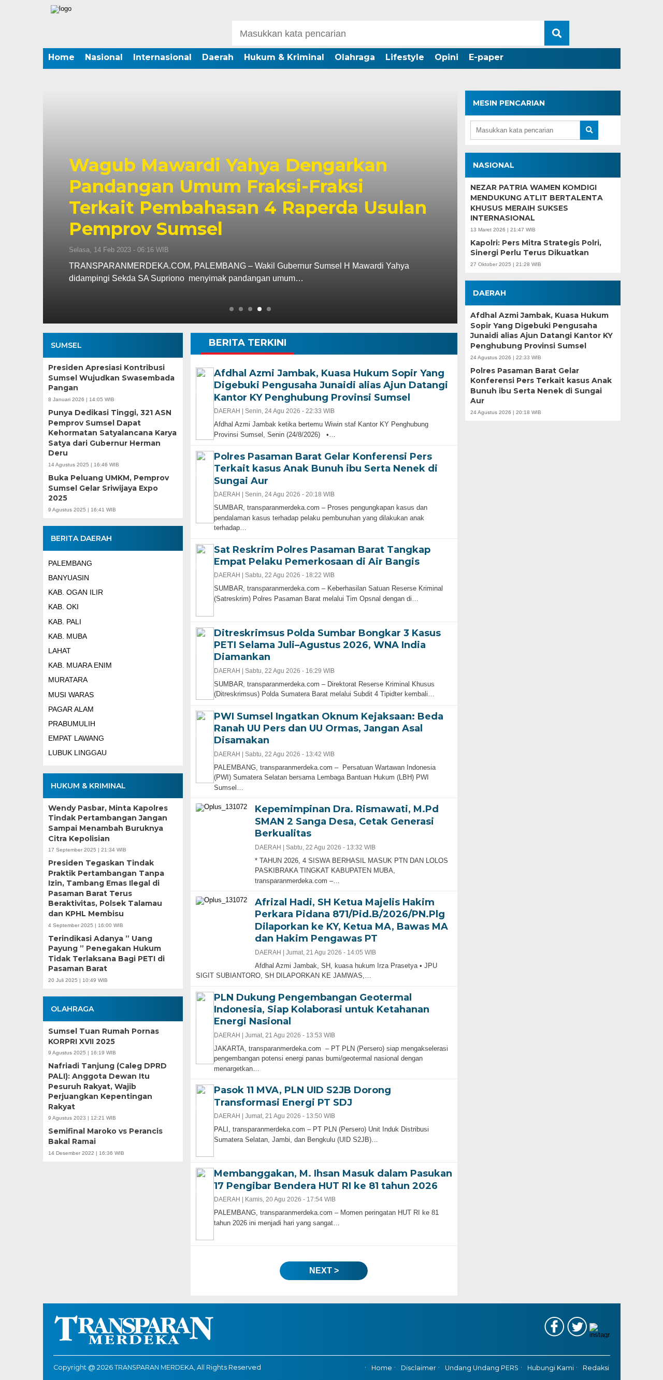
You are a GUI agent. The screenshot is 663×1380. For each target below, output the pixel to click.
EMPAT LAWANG (76, 738)
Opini (446, 57)
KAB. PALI (64, 622)
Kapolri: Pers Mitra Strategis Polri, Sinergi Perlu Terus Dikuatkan (535, 248)
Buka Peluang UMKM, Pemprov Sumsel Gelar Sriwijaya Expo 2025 (108, 488)
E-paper (486, 57)
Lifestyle (404, 57)
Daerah (218, 57)
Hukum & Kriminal (284, 57)
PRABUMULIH (71, 724)
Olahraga (355, 57)
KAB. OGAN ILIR (75, 592)
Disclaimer (418, 1368)
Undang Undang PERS (481, 1368)
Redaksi (596, 1368)
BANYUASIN (68, 578)
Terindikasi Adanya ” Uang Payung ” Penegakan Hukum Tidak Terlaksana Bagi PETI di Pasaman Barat (106, 954)
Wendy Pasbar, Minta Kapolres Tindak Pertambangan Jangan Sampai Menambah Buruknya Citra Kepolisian (108, 823)
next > (324, 1270)
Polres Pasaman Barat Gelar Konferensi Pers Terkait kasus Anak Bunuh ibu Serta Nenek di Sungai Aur (541, 386)
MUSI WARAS (71, 695)
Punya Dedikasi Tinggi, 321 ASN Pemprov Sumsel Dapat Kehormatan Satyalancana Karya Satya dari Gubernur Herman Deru (112, 433)
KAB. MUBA (67, 636)
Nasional (104, 57)
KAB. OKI (63, 607)
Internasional (162, 57)
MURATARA (68, 680)
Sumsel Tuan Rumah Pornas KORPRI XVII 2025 (103, 1036)
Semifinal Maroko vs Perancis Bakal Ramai (105, 1136)
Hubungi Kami (550, 1368)
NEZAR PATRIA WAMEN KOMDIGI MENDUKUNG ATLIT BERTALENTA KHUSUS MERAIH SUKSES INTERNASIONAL (536, 203)
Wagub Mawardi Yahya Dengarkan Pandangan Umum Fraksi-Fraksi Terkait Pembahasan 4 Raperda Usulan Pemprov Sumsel (248, 197)
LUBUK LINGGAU (77, 752)
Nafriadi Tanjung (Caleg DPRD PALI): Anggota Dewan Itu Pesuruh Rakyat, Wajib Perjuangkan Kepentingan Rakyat (107, 1086)
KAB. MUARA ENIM (80, 665)
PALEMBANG (70, 563)
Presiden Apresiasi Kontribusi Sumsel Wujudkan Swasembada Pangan (111, 377)
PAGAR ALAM (71, 709)
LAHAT (59, 651)
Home (61, 57)
